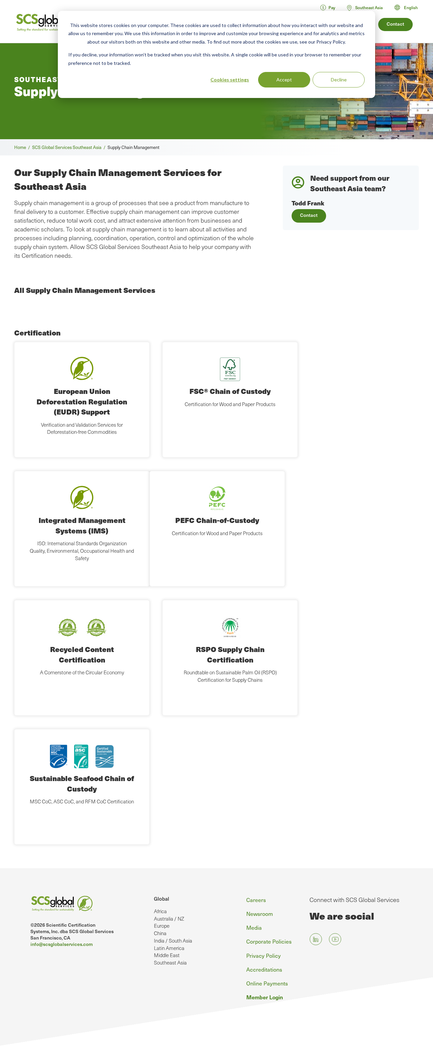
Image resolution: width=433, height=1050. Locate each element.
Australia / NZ (169, 918)
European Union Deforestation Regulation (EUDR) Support (82, 401)
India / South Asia (173, 940)
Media (254, 927)
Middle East (167, 955)
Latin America (169, 948)
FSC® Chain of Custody (230, 391)
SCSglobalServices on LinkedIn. (316, 939)
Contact (395, 23)
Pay (331, 7)
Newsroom (259, 913)
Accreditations (264, 969)
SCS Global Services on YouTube (335, 939)
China (160, 933)
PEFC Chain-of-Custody (217, 520)
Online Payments (267, 983)
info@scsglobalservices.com (61, 944)
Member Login (264, 997)
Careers (256, 900)
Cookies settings (229, 79)
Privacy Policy (263, 955)
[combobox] (409, 7)
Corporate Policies (269, 941)
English (411, 7)
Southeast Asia (170, 962)
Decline (339, 79)
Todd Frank (308, 202)
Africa (160, 911)
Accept (284, 79)
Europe (161, 925)
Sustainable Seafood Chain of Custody (82, 783)
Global (161, 898)
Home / (23, 147)
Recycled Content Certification (82, 654)
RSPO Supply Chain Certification (230, 654)
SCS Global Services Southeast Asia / (70, 147)
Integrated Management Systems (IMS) (82, 525)
